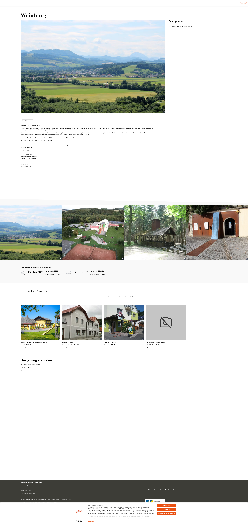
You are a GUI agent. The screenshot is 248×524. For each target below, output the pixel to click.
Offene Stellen (63, 499)
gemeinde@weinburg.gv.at (30, 156)
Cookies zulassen (166, 505)
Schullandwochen (42, 499)
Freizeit (121, 297)
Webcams (23, 499)
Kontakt (28, 499)
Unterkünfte (114, 297)
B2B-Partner (34, 499)
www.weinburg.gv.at (31, 158)
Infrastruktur (142, 297)
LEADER (23, 502)
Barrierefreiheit (36, 502)
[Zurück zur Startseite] (244, 3)
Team (69, 499)
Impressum (54, 502)
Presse (57, 499)
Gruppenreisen (51, 499)
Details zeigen (91, 521)
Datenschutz (29, 502)
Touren (126, 297)
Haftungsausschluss (46, 502)
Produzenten (133, 297)
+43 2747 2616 (28, 154)
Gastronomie (106, 297)
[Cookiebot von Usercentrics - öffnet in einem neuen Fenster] (79, 521)
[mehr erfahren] (40, 327)
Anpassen (165, 509)
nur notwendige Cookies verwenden (166, 513)
